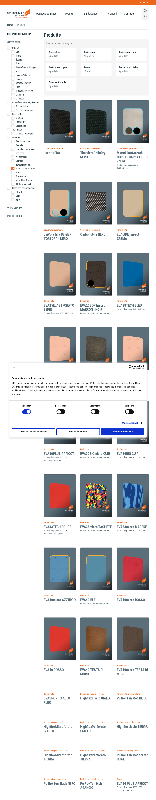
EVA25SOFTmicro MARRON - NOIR (92, 307)
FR (144, 2)
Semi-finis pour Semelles (23, 143)
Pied (18, 86)
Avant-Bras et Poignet (26, 67)
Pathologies (14, 216)
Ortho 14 (20, 94)
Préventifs (21, 121)
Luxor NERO (52, 153)
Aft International (23, 184)
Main (18, 71)
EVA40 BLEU (89, 600)
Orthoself (20, 98)
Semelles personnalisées (23, 162)
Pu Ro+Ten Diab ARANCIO (91, 786)
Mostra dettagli (130, 423)
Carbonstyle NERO (93, 234)
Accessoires (22, 176)
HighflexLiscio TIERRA (132, 727)
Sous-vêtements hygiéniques (25, 102)
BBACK (19, 192)
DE (140, 2)
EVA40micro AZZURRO (60, 600)
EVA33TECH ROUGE (57, 527)
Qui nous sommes (46, 13)
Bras (18, 63)
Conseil (112, 13)
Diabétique (21, 125)
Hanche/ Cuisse (23, 75)
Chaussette (16, 114)
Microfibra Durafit (24, 180)
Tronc (18, 55)
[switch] (61, 411)
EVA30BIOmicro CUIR (95, 454)
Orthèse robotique (24, 133)
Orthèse (15, 48)
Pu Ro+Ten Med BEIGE (132, 698)
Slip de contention (24, 110)
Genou (19, 79)
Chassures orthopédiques (23, 188)
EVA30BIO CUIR (127, 454)
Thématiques (14, 208)
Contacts (129, 13)
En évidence (91, 13)
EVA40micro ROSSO (131, 600)
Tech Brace (16, 129)
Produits (69, 13)
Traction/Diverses (24, 90)
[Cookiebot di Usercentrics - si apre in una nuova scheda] (131, 367)
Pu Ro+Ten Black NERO (59, 784)
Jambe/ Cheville (23, 83)
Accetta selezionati (78, 431)
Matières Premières (25, 168)
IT (147, 2)
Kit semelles (21, 156)
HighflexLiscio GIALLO (95, 698)
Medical (19, 118)
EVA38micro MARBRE (132, 527)
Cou (17, 51)
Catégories (14, 42)
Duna (18, 195)
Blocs (18, 172)
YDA (18, 199)
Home (10, 24)
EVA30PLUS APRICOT (59, 454)
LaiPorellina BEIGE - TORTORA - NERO (57, 236)
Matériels (15, 137)
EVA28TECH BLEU (129, 305)
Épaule (19, 59)
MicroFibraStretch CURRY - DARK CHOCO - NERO (132, 157)
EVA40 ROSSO (54, 670)
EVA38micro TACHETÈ (96, 527)
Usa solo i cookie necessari (33, 431)
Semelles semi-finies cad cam (25, 151)
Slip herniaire (22, 106)
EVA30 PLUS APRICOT (132, 784)
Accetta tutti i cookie (122, 431)
